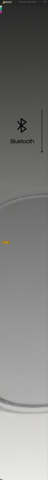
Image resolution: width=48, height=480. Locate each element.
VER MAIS (6, 242)
